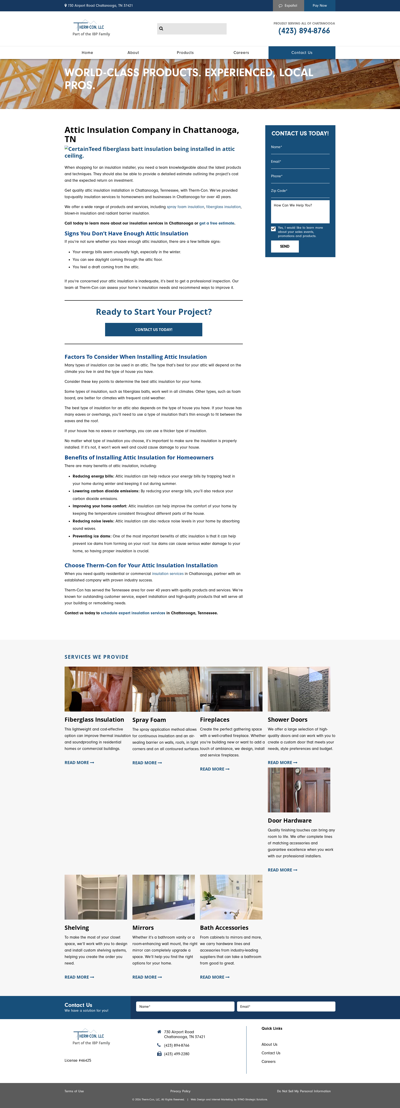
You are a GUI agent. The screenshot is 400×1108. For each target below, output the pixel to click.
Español (291, 5)
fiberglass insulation (223, 206)
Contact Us (271, 1053)
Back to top (7, 1054)
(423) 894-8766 (304, 30)
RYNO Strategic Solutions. (253, 1099)
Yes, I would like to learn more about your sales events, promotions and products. (300, 232)
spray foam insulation (185, 206)
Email (276, 161)
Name (276, 147)
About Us (269, 1044)
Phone (277, 176)
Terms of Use (74, 1091)
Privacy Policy (180, 1091)
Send (285, 246)
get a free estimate (216, 223)
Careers (268, 1061)
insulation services (168, 573)
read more (77, 762)
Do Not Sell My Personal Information (304, 1091)
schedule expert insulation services (133, 613)
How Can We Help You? (293, 205)
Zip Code (279, 191)
